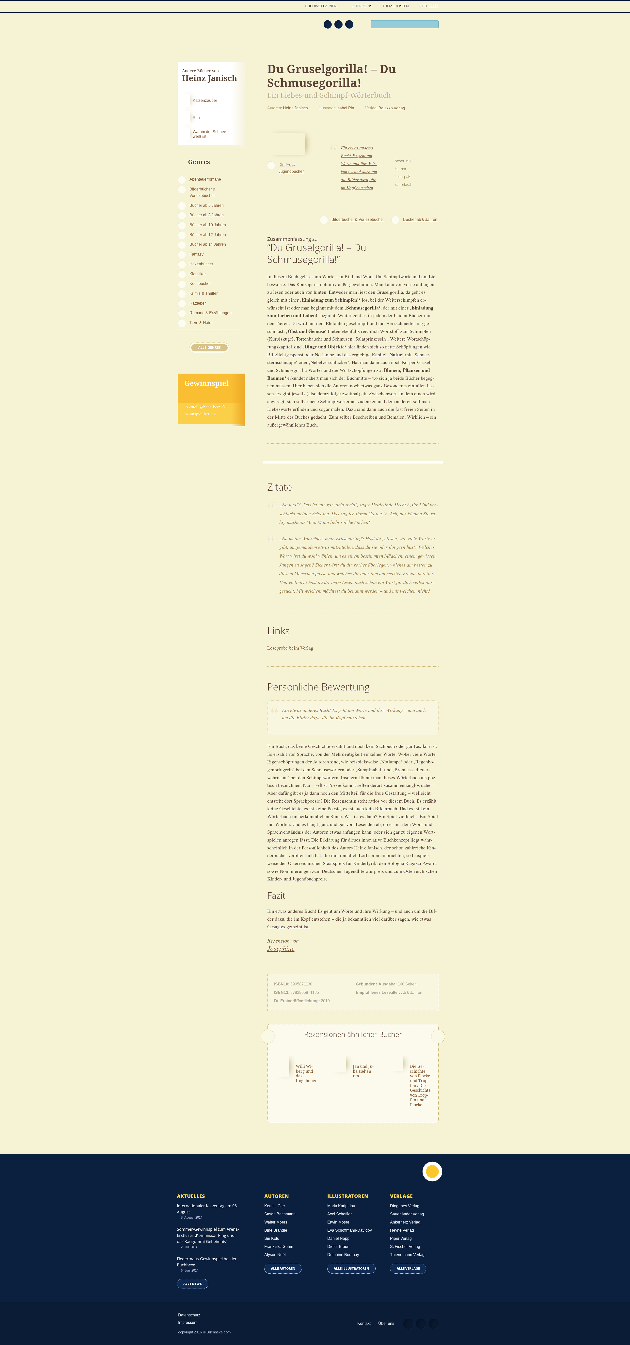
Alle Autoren (283, 1268)
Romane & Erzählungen (210, 312)
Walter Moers (275, 1222)
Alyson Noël (275, 1255)
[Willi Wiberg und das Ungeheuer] (281, 1066)
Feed (327, 24)
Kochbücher (200, 283)
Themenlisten (396, 6)
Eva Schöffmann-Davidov (349, 1230)
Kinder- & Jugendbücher (291, 168)
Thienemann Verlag (407, 1255)
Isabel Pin (345, 108)
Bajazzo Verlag (391, 108)
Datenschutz (189, 1315)
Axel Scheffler (339, 1214)
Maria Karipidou (341, 1206)
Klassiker (197, 274)
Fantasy (196, 254)
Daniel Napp (338, 1238)
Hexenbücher (201, 264)
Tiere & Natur (201, 322)
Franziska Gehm (278, 1246)
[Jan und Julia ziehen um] (338, 1063)
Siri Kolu (271, 1238)
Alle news (192, 1284)
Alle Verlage (408, 1268)
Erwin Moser (338, 1222)
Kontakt (364, 1323)
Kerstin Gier (274, 1206)
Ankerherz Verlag (405, 1222)
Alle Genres (209, 347)
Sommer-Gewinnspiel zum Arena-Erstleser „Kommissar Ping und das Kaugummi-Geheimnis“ (208, 1235)
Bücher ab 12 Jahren (207, 234)
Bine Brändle (275, 1230)
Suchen (433, 25)
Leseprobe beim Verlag (290, 647)
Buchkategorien (321, 6)
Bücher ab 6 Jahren (206, 205)
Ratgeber (197, 303)
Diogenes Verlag (404, 1206)
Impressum (187, 1322)
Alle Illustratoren (351, 1268)
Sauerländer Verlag (407, 1214)
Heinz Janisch (295, 108)
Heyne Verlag (402, 1230)
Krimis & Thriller (203, 293)
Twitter (349, 24)
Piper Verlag (401, 1238)
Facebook (338, 24)
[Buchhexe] (210, 28)
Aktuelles (429, 6)
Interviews (362, 6)
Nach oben (432, 1171)
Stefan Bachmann (280, 1214)
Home (295, 6)
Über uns (386, 1323)
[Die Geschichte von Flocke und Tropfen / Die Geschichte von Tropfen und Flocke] (395, 1063)
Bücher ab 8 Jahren (206, 215)
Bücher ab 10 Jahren (207, 225)
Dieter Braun (338, 1246)
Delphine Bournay (343, 1255)
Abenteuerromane (205, 179)
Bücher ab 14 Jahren (207, 244)
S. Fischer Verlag (405, 1246)
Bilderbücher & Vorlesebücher (202, 192)
